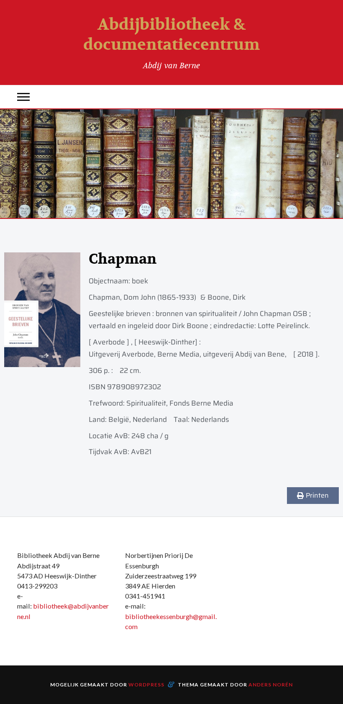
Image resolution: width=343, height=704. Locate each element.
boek (140, 280)
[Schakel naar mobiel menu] (23, 96)
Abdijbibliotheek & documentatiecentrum (171, 35)
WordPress (146, 684)
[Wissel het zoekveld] (319, 96)
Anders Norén (270, 684)
